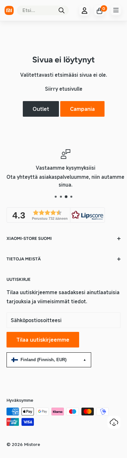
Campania (82, 108)
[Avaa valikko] (116, 10)
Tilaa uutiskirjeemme (42, 339)
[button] (56, 215)
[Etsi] (61, 10)
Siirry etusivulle (63, 88)
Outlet (41, 108)
